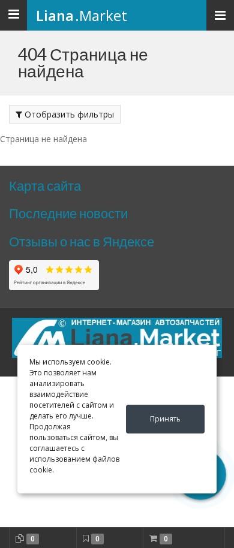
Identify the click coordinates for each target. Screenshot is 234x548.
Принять (165, 419)
